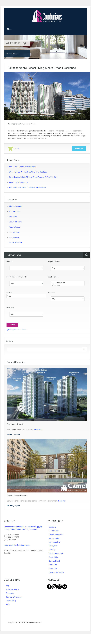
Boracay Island (54, 561)
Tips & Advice (14, 237)
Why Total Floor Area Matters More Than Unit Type (28, 172)
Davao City (53, 569)
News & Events (14, 227)
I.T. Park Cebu (54, 531)
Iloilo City (52, 550)
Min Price (51, 292)
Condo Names (53, 277)
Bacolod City (53, 557)
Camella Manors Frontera (17, 495)
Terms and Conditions (14, 597)
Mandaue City (54, 538)
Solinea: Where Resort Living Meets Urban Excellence (42, 68)
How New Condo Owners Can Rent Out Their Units (27, 187)
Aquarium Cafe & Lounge (18, 182)
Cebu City (52, 527)
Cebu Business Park (56, 534)
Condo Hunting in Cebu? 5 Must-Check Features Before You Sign (33, 177)
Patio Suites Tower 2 (15, 424)
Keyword (10, 292)
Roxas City (53, 565)
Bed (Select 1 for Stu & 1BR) (17, 277)
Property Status (54, 261)
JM (18, 148)
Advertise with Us (12, 589)
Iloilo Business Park (56, 553)
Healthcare (13, 217)
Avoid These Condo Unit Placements (22, 167)
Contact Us (10, 593)
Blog (7, 586)
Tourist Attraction (15, 243)
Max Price (10, 308)
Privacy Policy (11, 601)
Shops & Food (14, 232)
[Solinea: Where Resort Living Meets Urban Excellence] (47, 96)
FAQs (8, 604)
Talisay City (53, 546)
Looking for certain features (17, 330)
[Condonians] (47, 16)
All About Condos (29, 124)
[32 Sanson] (67, 285)
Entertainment (14, 211)
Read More (79, 148)
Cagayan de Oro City (56, 572)
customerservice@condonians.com (17, 545)
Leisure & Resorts (15, 222)
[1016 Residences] (67, 283)
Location (10, 261)
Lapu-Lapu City (54, 542)
